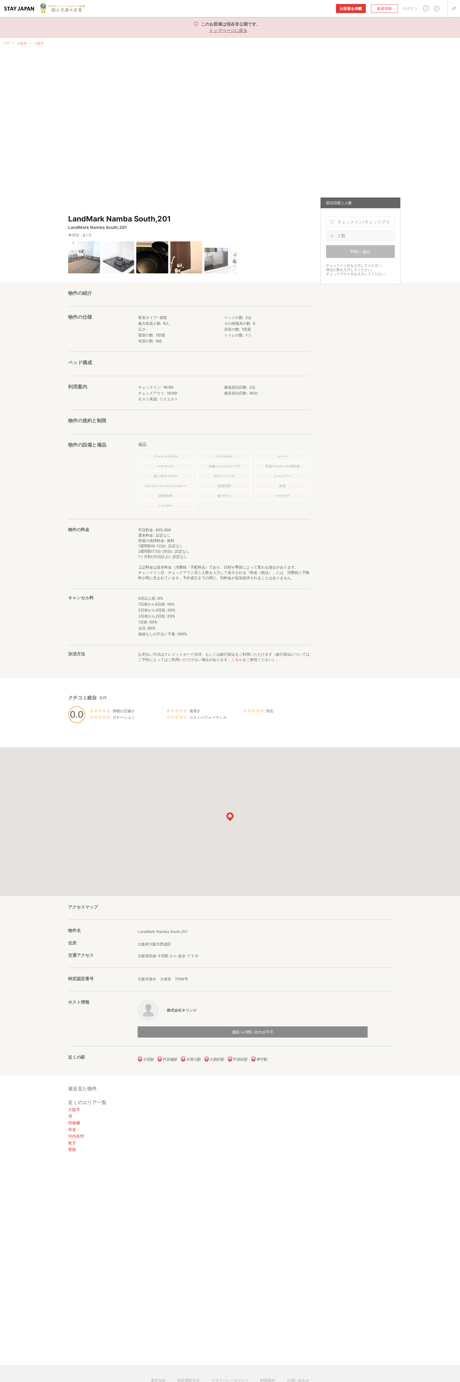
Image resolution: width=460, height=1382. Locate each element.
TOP (6, 43)
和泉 (72, 1129)
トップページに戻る (228, 30)
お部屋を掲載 (351, 8)
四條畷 (74, 1122)
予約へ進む (360, 251)
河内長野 (76, 1136)
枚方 (72, 1142)
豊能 (72, 1149)
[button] (425, 8)
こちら (237, 659)
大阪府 (22, 43)
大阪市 (39, 43)
